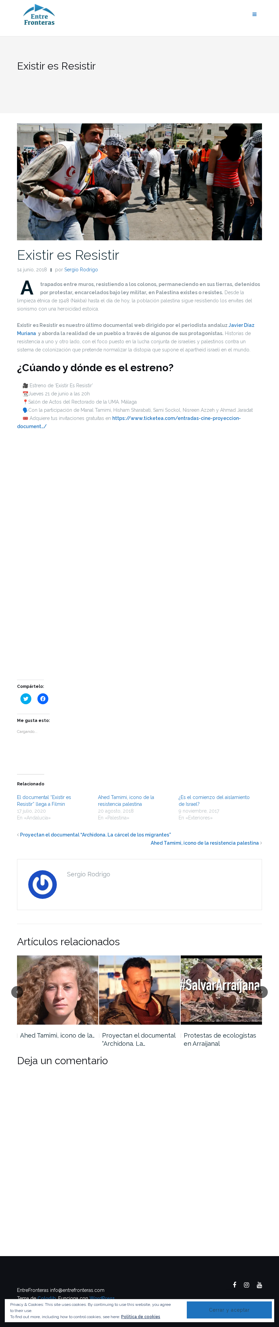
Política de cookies (140, 1316)
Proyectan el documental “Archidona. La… (138, 1039)
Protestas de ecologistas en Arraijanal (220, 1039)
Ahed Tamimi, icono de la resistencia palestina (205, 843)
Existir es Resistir (68, 255)
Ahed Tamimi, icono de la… (57, 1035)
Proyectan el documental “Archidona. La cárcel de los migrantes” (95, 835)
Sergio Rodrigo (81, 269)
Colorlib (46, 1298)
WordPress (102, 1298)
